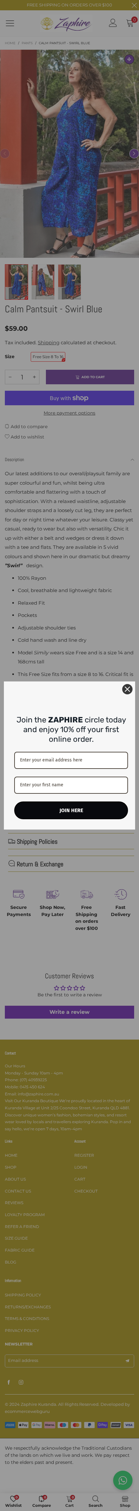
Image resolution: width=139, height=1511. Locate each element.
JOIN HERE (71, 810)
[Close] (127, 689)
